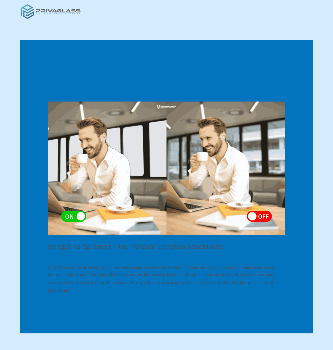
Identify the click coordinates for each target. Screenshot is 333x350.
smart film (102, 255)
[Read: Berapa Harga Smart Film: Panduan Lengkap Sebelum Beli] (166, 167)
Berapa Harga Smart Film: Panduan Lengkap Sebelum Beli (138, 246)
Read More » (59, 303)
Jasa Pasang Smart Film (70, 255)
